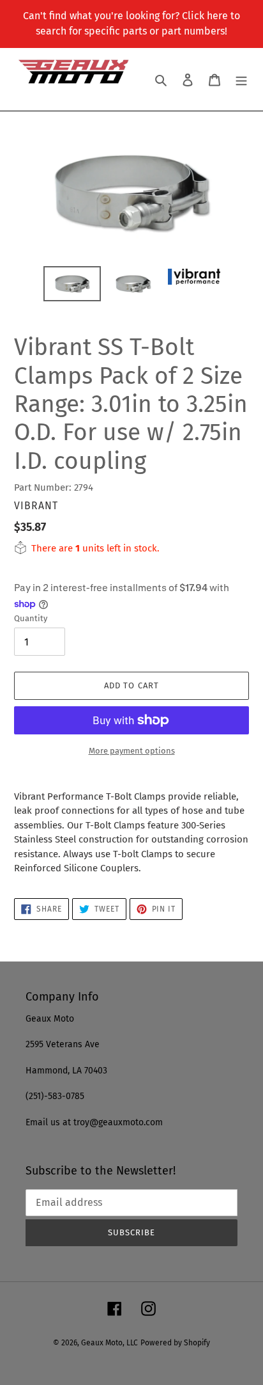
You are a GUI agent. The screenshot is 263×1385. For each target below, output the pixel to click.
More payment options (132, 751)
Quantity (30, 618)
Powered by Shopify (175, 1342)
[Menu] (241, 79)
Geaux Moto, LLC (109, 1342)
